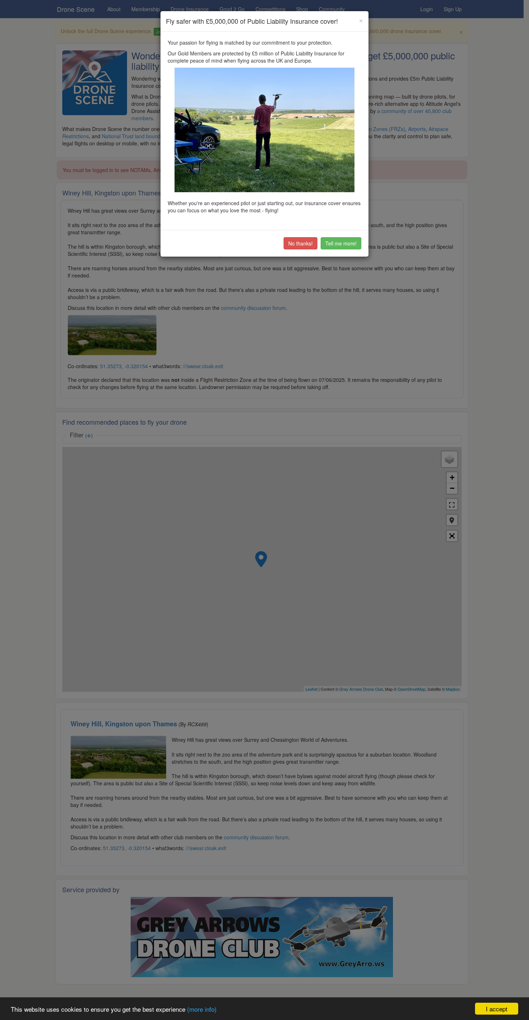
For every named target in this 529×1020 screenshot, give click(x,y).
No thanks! (300, 243)
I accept (496, 1008)
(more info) (202, 1009)
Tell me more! (341, 243)
